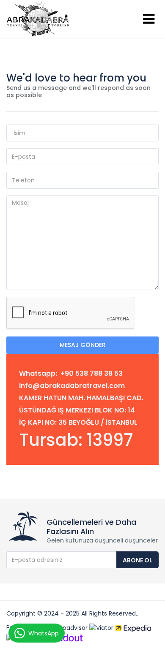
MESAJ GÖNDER (83, 345)
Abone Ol (137, 560)
